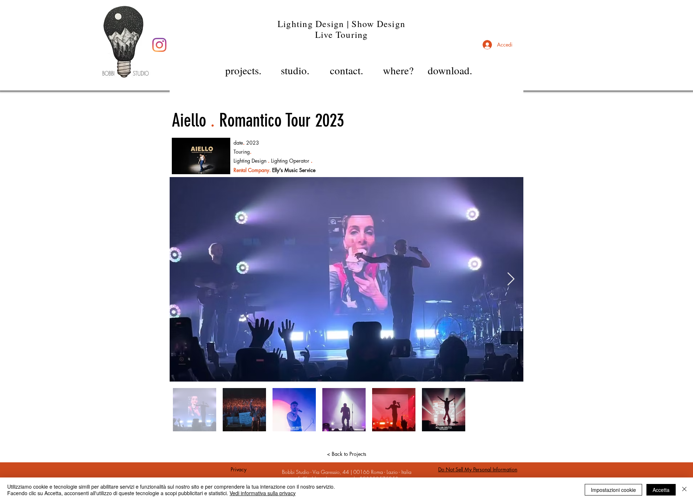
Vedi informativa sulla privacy (263, 493)
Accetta (661, 489)
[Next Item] (511, 279)
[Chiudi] (684, 489)
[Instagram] (159, 45)
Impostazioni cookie (613, 489)
